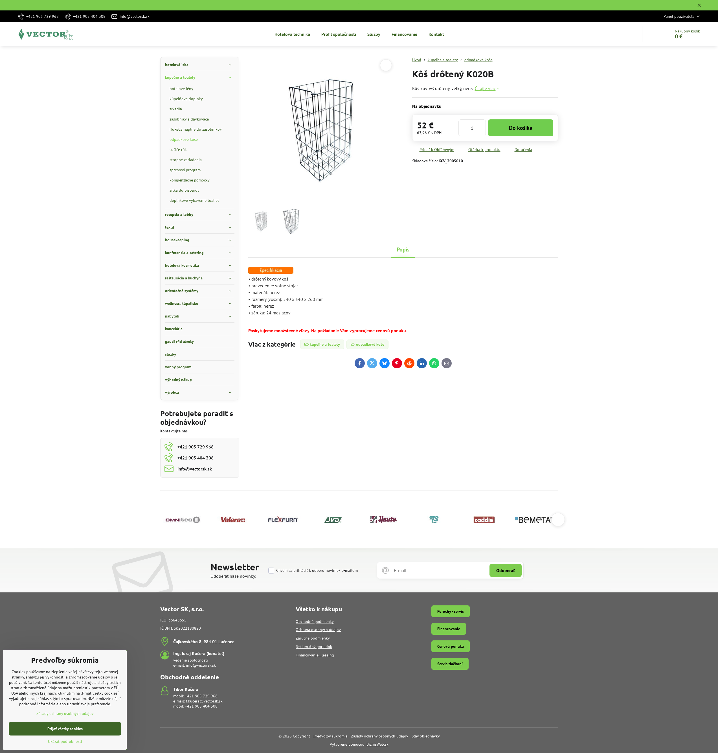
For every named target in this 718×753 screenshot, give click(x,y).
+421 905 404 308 (201, 706)
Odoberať (505, 570)
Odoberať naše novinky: (233, 576)
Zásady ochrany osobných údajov (379, 736)
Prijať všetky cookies (65, 728)
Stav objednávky (426, 736)
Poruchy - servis (450, 611)
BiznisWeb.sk (377, 744)
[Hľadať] (650, 34)
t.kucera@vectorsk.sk (204, 701)
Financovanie (448, 628)
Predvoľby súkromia (330, 736)
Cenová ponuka (450, 646)
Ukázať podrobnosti (65, 741)
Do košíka (520, 128)
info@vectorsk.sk (201, 665)
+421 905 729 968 (201, 696)
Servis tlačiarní (450, 663)
